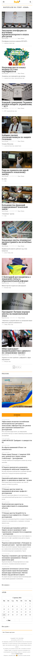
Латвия (5, 324)
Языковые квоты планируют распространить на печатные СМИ (17, 242)
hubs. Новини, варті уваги (17, 2)
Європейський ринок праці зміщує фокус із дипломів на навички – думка (17, 479)
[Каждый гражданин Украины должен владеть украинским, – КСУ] (17, 91)
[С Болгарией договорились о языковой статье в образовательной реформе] (17, 266)
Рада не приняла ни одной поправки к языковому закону (15, 172)
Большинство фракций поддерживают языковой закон (15, 207)
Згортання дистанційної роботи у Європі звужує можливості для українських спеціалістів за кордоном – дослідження (17, 531)
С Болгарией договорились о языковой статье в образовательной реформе (16, 279)
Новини (22, 38)
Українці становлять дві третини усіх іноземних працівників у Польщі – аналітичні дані (16, 558)
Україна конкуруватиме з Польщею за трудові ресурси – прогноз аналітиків (16, 544)
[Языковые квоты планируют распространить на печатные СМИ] (17, 229)
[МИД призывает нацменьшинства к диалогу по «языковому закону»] (17, 338)
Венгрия (6, 361)
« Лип (8, 620)
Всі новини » (6, 585)
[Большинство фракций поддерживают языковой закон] (17, 194)
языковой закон (18, 146)
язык (13, 43)
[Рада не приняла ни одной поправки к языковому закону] (17, 159)
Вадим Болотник (5, 283)
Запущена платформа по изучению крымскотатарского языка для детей (15, 33)
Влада (19, 38)
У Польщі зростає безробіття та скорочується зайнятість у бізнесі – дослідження (16, 515)
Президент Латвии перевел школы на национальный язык (16, 313)
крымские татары (8, 43)
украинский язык (18, 78)
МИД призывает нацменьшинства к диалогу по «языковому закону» (16, 350)
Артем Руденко (5, 38)
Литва (9, 324)
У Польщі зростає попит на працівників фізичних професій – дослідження (15, 491)
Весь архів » (5, 626)
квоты (5, 252)
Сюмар (9, 252)
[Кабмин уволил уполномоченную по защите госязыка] (17, 124)
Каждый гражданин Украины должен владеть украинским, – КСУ (17, 104)
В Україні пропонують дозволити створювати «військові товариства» (15, 468)
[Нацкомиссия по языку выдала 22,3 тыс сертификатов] (17, 56)
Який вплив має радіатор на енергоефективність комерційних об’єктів (15, 506)
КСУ (5, 111)
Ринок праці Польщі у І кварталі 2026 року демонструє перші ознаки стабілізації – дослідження (16, 456)
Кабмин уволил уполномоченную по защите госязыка (16, 137)
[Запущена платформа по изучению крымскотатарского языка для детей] (17, 20)
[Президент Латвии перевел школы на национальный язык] (17, 301)
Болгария (6, 287)
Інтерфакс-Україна (19, 653)
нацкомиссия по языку (9, 78)
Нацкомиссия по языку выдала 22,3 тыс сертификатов (14, 69)
